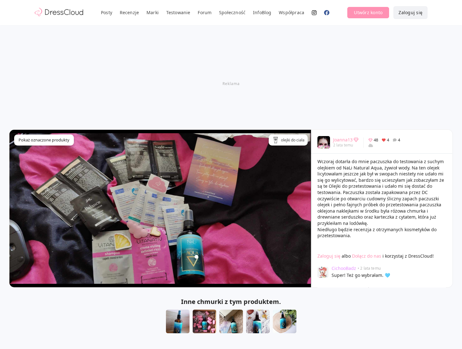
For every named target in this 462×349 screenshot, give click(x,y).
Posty (106, 12)
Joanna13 (343, 140)
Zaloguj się (410, 12)
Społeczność (232, 12)
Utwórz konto (368, 12)
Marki (152, 12)
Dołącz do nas (366, 256)
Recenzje (129, 12)
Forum (205, 12)
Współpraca (291, 12)
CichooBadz (344, 268)
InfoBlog (262, 12)
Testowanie (178, 12)
